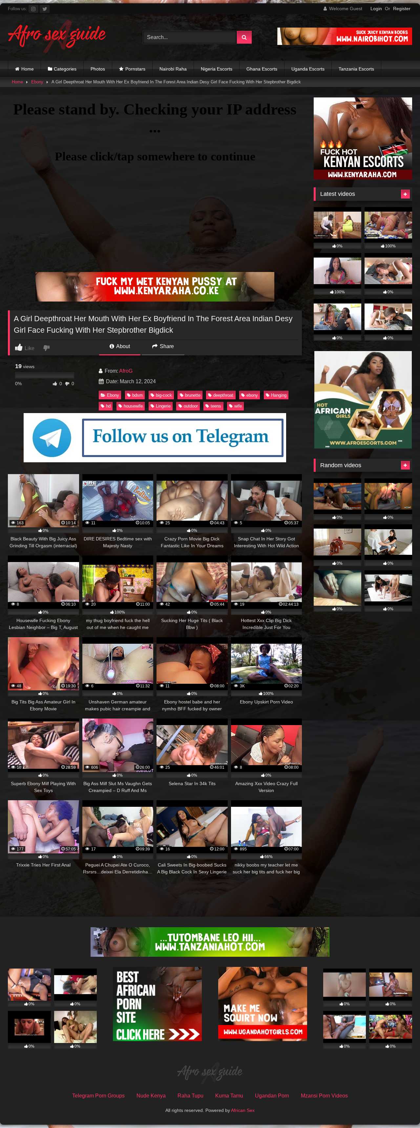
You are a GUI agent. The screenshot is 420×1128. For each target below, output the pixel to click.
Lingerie (163, 406)
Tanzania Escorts (356, 69)
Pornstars (135, 69)
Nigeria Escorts (216, 69)
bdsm (137, 395)
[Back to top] (399, 1108)
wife (238, 406)
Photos (98, 69)
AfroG (126, 371)
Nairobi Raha (173, 69)
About (122, 346)
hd (108, 406)
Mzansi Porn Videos (324, 1095)
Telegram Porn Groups (98, 1095)
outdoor (191, 406)
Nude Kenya (151, 1095)
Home (27, 69)
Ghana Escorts (261, 69)
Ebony (37, 81)
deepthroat (223, 395)
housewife (133, 406)
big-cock (164, 395)
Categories (65, 69)
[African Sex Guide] (57, 37)
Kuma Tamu (229, 1095)
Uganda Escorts (308, 69)
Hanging (278, 395)
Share (166, 346)
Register (401, 8)
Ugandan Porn (272, 1095)
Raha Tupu (190, 1095)
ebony (252, 395)
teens (216, 406)
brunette (192, 395)
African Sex (243, 1110)
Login (376, 8)
